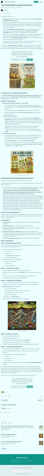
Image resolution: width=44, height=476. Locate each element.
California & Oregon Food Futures (9, 434)
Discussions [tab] (10, 422)
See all (3, 448)
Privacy (21, 467)
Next (39, 400)
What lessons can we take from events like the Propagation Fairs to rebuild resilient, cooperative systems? (17, 428)
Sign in (40, 1)
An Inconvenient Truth (31, 138)
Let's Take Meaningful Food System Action (11, 441)
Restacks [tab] (8, 408)
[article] (22, 428)
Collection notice (29, 467)
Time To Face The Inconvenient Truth (8, 436)
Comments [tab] (4, 408)
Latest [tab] (5, 422)
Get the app (27, 470)
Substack (16, 473)
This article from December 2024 (25, 187)
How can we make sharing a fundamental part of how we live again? (17, 426)
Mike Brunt (6, 9)
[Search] (42, 423)
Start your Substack (19, 470)
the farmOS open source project (12, 234)
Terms (24, 467)
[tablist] (6, 408)
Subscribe (36, 1)
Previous (5, 400)
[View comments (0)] (6, 13)
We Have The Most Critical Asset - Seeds (9, 443)
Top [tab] (2, 422)
